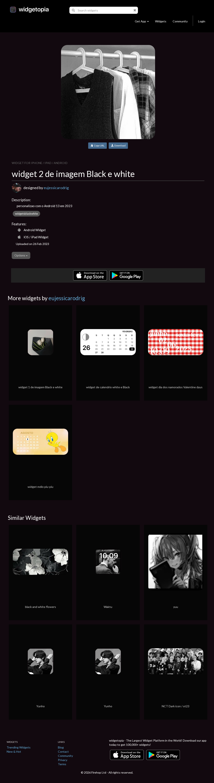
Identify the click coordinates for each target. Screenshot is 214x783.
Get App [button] (140, 21)
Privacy (62, 760)
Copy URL (98, 145)
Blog (61, 747)
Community (180, 21)
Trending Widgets (19, 747)
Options (20, 255)
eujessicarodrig (56, 187)
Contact (63, 751)
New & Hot (14, 751)
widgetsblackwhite (26, 213)
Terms (62, 764)
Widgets (160, 21)
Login (201, 21)
